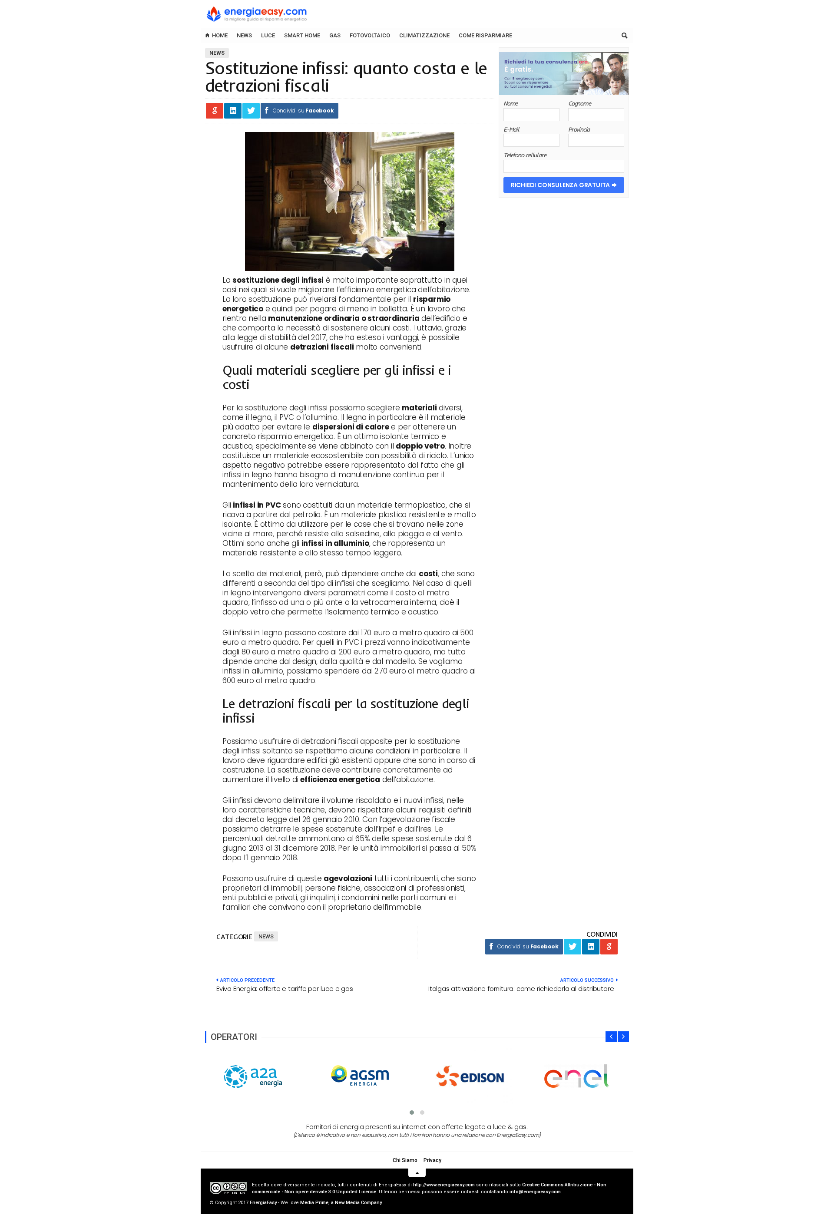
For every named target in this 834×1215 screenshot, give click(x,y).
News (244, 35)
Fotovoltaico (370, 35)
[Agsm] (363, 1076)
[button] (412, 1112)
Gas (335, 35)
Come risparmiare (485, 35)
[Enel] (577, 1076)
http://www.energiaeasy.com (444, 1185)
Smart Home (302, 35)
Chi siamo (405, 1160)
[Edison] (470, 1076)
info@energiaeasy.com (535, 1192)
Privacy (432, 1160)
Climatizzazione (424, 35)
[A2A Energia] (256, 1076)
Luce (268, 35)
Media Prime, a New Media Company (341, 1202)
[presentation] (611, 1036)
